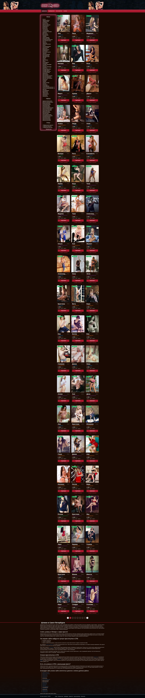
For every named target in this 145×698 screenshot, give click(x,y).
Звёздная (44, 36)
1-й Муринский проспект (47, 127)
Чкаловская (45, 95)
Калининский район (47, 104)
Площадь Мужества (47, 71)
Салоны (65, 11)
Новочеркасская (46, 55)
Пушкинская (45, 79)
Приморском (44, 688)
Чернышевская (46, 93)
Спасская (44, 83)
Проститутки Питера (77, 696)
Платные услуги (60, 696)
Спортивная (45, 84)
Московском (44, 683)
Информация (66, 696)
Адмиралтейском (45, 672)
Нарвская (44, 53)
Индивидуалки (51, 11)
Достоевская (45, 33)
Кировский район (46, 105)
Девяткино (45, 32)
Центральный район (47, 120)
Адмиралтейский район (47, 101)
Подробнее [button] (63, 40)
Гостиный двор (46, 30)
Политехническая (46, 72)
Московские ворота (47, 52)
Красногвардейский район (48, 107)
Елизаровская (45, 35)
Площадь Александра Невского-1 (47, 65)
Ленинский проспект (47, 44)
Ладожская (45, 42)
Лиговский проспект (47, 46)
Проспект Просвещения (47, 78)
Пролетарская (45, 74)
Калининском (44, 675)
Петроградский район (47, 114)
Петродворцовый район (48, 115)
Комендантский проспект (48, 39)
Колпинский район (46, 106)
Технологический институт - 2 (49, 88)
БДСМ (41, 660)
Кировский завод (46, 38)
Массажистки (59, 11)
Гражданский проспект (47, 31)
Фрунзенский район (47, 119)
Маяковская (45, 48)
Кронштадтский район (47, 110)
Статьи (56, 696)
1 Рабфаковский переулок (48, 125)
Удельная (44, 89)
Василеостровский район (48, 102)
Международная (46, 49)
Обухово (44, 57)
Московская (45, 50)
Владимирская (46, 25)
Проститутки (83, 696)
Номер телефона (64, 42)
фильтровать (51, 647)
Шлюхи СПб (44, 11)
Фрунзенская (45, 91)
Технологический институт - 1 (49, 87)
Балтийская (45, 22)
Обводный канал (46, 56)
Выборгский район (46, 103)
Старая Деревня (46, 86)
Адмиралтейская (46, 20)
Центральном (45, 691)
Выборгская (45, 28)
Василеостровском (45, 673)
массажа (59, 659)
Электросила (45, 96)
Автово (44, 19)
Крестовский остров (47, 40)
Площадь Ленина (46, 70)
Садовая (44, 81)
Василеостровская (46, 24)
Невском (44, 685)
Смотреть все (48, 129)
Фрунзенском (44, 690)
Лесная (44, 45)
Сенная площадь (46, 82)
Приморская (45, 73)
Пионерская (45, 63)
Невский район (46, 113)
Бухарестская (45, 23)
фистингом (96, 656)
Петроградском (45, 686)
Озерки (44, 58)
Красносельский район (47, 108)
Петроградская (46, 62)
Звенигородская (46, 37)
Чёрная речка (45, 92)
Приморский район (46, 116)
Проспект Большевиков (47, 75)
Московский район (46, 112)
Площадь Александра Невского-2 (47, 67)
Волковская (45, 27)
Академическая (46, 21)
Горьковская (45, 29)
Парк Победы (45, 59)
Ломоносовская (46, 47)
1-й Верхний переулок (47, 126)
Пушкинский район (46, 118)
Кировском (44, 677)
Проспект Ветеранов (47, 76)
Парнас (44, 61)
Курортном (44, 682)
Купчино (44, 41)
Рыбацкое (45, 80)
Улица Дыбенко (46, 90)
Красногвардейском (46, 679)
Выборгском (44, 674)
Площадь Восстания (47, 69)
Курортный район (46, 111)
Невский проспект (46, 54)
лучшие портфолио (49, 644)
